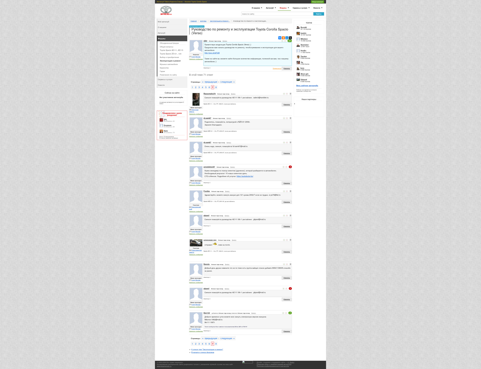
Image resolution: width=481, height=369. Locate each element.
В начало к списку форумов (202, 352)
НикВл (303, 50)
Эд (302, 62)
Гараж (162, 71)
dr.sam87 (207, 118)
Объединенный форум (169, 43)
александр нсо (210, 240)
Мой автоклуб (163, 21)
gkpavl (206, 215)
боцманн (167, 125)
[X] (290, 37)
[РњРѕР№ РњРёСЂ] (286, 37)
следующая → (227, 81)
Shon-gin (305, 74)
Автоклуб (270, 8)
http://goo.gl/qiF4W (212, 53)
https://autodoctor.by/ (245, 176)
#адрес (225, 41)
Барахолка (164, 67)
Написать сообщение (196, 59)
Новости (316, 8)
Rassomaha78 (210, 93)
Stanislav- (305, 44)
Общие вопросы (166, 46)
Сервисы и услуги (300, 8)
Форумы (283, 8)
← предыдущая (209, 81)
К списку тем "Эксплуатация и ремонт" (207, 349)
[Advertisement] (311, 113)
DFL (165, 119)
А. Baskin (291, 362)
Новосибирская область (195, 251)
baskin (303, 33)
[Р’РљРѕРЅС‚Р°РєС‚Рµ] (279, 37)
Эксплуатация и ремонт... (220, 21)
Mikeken (304, 39)
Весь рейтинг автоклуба (307, 85)
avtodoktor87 (209, 167)
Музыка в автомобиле (169, 64)
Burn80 (304, 27)
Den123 (207, 313)
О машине (256, 8)
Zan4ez (304, 56)
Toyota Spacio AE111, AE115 (171, 50)
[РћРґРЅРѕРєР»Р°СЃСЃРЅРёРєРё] (283, 37)
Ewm (166, 131)
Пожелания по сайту (168, 74)
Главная (194, 21)
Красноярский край (195, 208)
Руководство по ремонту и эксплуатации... (250, 21)
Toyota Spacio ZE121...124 (170, 53)
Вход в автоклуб (317, 2)
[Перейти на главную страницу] (166, 10)
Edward (304, 79)
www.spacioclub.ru (164, 366)
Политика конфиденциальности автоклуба (273, 366)
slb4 (205, 40)
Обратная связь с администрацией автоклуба (274, 364)
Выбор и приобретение (169, 57)
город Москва (196, 57)
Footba (207, 191)
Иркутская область (193, 111)
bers (302, 68)
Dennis (207, 264)
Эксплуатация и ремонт (170, 60)
